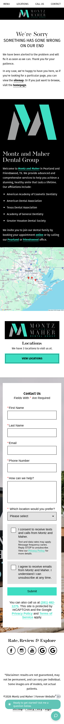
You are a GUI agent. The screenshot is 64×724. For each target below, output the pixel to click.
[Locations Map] (32, 279)
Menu (6, 4)
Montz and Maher (29, 168)
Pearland (13, 239)
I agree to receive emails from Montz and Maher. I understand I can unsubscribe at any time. (35, 572)
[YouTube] (32, 650)
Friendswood (31, 239)
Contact (56, 4)
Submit (32, 591)
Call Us (39, 4)
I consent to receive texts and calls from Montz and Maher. (35, 541)
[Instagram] (21, 650)
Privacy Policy (36, 550)
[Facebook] (11, 650)
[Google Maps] (42, 650)
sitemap (19, 80)
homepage (19, 85)
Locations (23, 4)
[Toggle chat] (56, 716)
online (39, 235)
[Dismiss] (58, 696)
